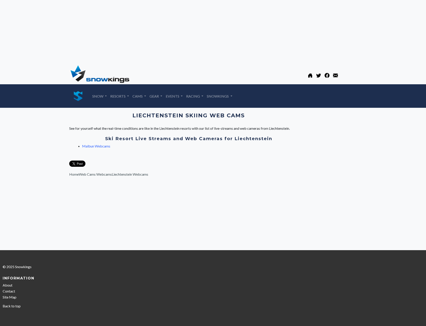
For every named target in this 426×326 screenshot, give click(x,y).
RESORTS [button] (118, 96)
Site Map (9, 297)
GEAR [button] (155, 96)
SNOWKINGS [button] (218, 96)
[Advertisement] (133, 31)
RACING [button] (193, 96)
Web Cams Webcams (95, 174)
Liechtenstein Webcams (130, 174)
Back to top (12, 306)
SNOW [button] (98, 96)
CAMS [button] (137, 96)
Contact (9, 291)
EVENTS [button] (173, 96)
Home (74, 174)
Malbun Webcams (96, 146)
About (7, 285)
